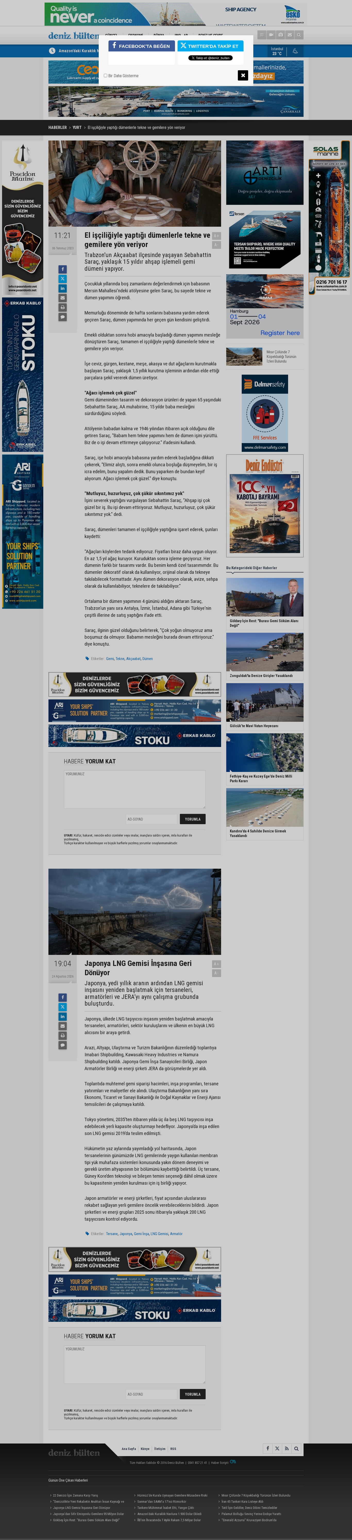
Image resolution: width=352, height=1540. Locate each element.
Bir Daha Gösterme (123, 75)
